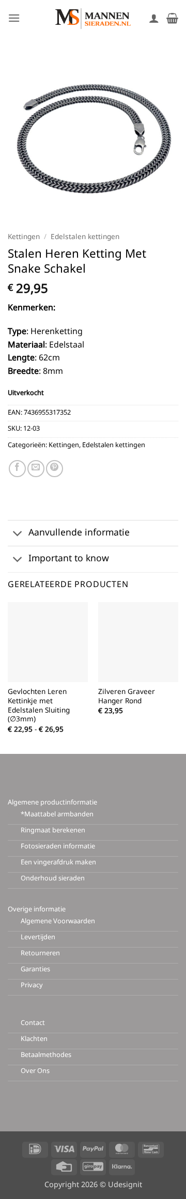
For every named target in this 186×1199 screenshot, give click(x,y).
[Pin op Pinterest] (54, 468)
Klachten (34, 1039)
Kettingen (24, 237)
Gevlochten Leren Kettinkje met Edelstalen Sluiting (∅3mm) (39, 706)
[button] (14, 17)
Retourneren (40, 953)
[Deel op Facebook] (17, 468)
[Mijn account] (154, 18)
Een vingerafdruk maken (58, 862)
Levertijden (38, 937)
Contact (33, 1023)
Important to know (68, 559)
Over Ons (35, 1071)
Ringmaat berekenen (53, 830)
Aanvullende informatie (79, 533)
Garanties (35, 969)
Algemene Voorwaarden (58, 921)
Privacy (32, 985)
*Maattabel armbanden (57, 814)
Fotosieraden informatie (58, 846)
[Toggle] (18, 534)
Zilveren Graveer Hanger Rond (126, 697)
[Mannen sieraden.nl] (93, 18)
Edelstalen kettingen (85, 237)
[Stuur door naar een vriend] (35, 468)
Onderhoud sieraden (53, 878)
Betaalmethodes (46, 1055)
